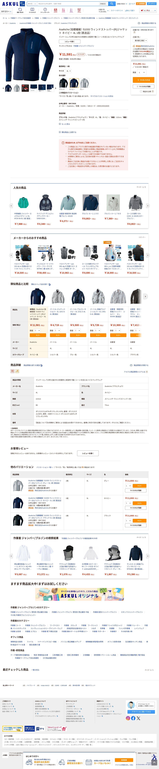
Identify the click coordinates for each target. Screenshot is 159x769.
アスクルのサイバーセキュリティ (45, 716)
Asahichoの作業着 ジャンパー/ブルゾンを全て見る (35, 23)
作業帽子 (113, 631)
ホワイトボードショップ (84, 739)
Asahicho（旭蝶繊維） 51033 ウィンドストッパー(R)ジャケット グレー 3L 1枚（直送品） (44, 482)
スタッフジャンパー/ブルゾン (132, 612)
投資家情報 (38, 706)
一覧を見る (35, 670)
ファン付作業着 (124, 628)
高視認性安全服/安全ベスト (77, 628)
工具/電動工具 (57, 655)
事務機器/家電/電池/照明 (94, 642)
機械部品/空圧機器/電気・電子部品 (132, 655)
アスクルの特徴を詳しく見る (124, 765)
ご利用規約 (69, 706)
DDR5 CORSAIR (61, 685)
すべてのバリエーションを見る (101, 96)
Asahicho (13, 23)
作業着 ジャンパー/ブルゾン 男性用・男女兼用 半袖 (70, 612)
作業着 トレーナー (133, 625)
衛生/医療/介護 (34, 645)
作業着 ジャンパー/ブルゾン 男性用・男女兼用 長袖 (79, 18)
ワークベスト (55, 625)
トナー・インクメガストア (24, 739)
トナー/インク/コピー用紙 (47, 642)
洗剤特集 (36, 742)
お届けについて (7, 706)
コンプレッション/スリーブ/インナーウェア (46, 628)
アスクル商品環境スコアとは (134, 372)
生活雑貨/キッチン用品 (133, 642)
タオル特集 (55, 742)
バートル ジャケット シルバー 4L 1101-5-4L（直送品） (57, 311)
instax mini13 (45, 685)
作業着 (37, 18)
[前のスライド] (3, 88)
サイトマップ (70, 704)
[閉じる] (136, 752)
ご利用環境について (72, 711)
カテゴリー (5, 11)
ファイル (30, 642)
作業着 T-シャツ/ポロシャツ (112, 625)
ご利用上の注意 (71, 714)
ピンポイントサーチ (77, 745)
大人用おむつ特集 (136, 742)
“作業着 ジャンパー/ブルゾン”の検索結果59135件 (79, 538)
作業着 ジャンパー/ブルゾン (51, 18)
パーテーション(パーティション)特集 (106, 739)
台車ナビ (92, 742)
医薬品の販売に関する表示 (74, 721)
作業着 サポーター (99, 631)
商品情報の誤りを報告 (32, 365)
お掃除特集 (28, 742)
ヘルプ (133, 4)
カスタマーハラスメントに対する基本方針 (47, 713)
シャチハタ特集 (9, 745)
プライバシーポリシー (73, 709)
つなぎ (93, 628)
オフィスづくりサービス (61, 745)
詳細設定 (103, 3)
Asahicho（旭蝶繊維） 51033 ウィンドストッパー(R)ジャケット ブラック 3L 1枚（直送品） (45, 516)
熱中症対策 (76, 685)
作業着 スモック (70, 625)
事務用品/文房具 (16, 642)
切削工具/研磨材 (73, 655)
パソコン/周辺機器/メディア (71, 642)
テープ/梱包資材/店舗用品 (20, 655)
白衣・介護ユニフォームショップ (26, 745)
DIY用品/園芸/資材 (49, 658)
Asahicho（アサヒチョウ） (69, 23)
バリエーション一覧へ (44, 467)
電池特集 (45, 739)
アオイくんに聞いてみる (141, 712)
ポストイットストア (45, 745)
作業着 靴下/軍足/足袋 (49, 631)
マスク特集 (125, 742)
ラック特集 (132, 739)
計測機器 (86, 655)
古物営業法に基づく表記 (73, 716)
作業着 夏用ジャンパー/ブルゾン (105, 612)
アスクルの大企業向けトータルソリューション (109, 715)
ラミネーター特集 (69, 739)
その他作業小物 (126, 631)
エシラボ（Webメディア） (104, 711)
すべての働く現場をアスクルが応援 (108, 742)
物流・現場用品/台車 (41, 655)
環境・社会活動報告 (41, 709)
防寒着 (102, 628)
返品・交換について (8, 711)
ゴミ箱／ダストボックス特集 (13, 742)
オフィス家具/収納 (114, 642)
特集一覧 (88, 745)
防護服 (111, 628)
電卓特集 (37, 739)
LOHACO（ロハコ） (102, 704)
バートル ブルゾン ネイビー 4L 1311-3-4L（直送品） (78, 311)
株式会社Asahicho (147, 46)
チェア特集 (123, 739)
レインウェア (139, 628)
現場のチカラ (83, 742)
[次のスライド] (55, 88)
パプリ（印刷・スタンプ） (104, 706)
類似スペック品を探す (39, 284)
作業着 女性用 (16, 631)
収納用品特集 (148, 742)
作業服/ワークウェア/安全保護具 (21, 18)
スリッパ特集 (46, 742)
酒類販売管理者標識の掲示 (74, 719)
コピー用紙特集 (9, 739)
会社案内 (38, 704)
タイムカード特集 (55, 739)
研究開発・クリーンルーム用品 (105, 655)
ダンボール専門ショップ (69, 742)
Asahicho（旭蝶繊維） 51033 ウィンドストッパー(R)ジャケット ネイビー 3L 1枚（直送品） (45, 499)
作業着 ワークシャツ (89, 625)
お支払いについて (8, 709)
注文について (6, 704)
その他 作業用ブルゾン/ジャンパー (23, 615)
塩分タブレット (90, 685)
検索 (112, 3)
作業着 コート (16, 625)
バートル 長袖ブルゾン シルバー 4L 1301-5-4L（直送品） (98, 311)
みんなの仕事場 (102, 709)
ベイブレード (31, 685)
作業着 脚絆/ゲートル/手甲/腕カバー (75, 631)
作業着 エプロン (31, 631)
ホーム (5, 18)
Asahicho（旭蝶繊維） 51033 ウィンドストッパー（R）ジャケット (118, 18)
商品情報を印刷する (148, 23)
